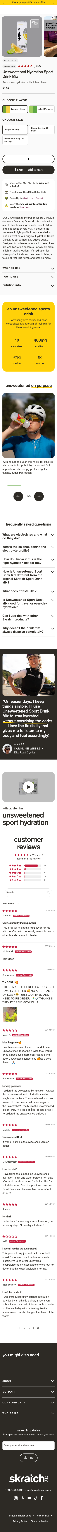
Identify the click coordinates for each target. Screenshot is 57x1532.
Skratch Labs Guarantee (34, 198)
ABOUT (6, 1381)
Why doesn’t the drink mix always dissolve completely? (22, 630)
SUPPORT (8, 1392)
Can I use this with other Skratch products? (20, 617)
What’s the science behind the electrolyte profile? (24, 548)
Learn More (25, 207)
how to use (10, 276)
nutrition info (11, 285)
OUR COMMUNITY (14, 1403)
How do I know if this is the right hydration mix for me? (22, 561)
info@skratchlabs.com (39, 1490)
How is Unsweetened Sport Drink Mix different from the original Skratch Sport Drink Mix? (22, 577)
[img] (9, 911)
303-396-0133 (14, 1490)
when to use (11, 268)
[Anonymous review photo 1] (9, 1014)
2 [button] (24, 1328)
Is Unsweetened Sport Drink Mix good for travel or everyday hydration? (24, 603)
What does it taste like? (19, 591)
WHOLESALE (10, 1413)
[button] (4, 60)
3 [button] (29, 1328)
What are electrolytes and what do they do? (24, 536)
